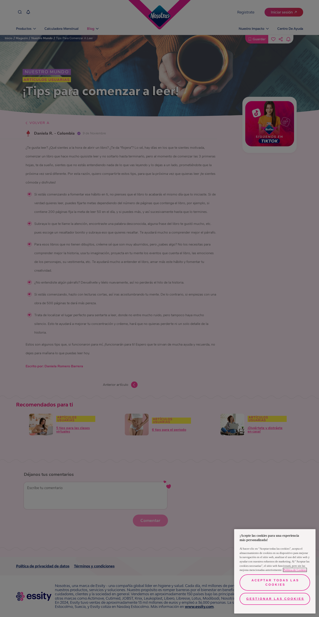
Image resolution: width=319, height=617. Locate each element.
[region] (275, 571)
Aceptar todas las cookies (275, 582)
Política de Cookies (294, 570)
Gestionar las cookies (275, 598)
